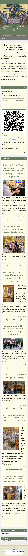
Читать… (4, 213)
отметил (14, 210)
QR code (5, 100)
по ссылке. (5, 135)
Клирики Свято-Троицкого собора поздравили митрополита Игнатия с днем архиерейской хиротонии (14, 171)
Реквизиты (5, 105)
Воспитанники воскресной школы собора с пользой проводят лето (14, 479)
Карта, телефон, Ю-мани (16, 100)
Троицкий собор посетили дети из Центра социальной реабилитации (14, 229)
